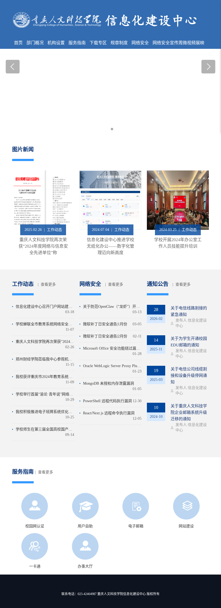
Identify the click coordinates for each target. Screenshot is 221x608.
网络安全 (140, 42)
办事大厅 (85, 566)
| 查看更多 (47, 284)
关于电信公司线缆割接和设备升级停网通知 (189, 375)
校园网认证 (34, 526)
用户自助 (85, 526)
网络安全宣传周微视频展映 (178, 42)
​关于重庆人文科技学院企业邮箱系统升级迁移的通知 (189, 412)
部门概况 (35, 42)
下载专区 (98, 42)
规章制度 (119, 42)
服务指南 (77, 42)
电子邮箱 (135, 526)
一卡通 (34, 566)
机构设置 (56, 42)
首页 (18, 42)
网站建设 (186, 526)
